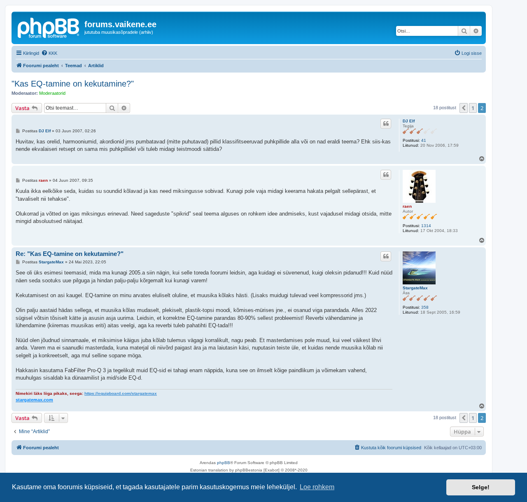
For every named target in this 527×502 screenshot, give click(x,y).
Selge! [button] (481, 487)
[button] (463, 108)
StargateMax (415, 288)
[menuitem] (49, 53)
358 (425, 307)
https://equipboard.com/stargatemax (120, 393)
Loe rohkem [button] (317, 486)
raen (407, 206)
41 (423, 140)
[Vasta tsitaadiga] (385, 124)
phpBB (223, 462)
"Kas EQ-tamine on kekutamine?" (73, 83)
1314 (426, 225)
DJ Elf (409, 121)
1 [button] (472, 108)
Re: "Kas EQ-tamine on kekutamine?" (70, 253)
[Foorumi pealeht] (49, 27)
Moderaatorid (52, 93)
